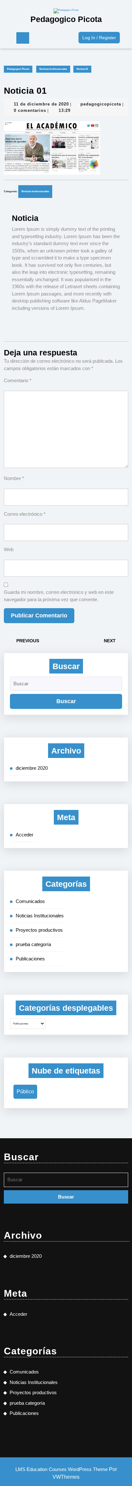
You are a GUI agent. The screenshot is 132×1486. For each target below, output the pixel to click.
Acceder (24, 834)
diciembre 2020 (32, 768)
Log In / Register (101, 36)
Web (8, 549)
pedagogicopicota (100, 104)
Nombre (14, 478)
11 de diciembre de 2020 (41, 104)
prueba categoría (33, 944)
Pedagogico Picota (66, 19)
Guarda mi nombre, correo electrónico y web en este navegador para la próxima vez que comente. (59, 595)
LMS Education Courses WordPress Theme (61, 1469)
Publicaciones (30, 958)
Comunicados (30, 901)
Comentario (17, 380)
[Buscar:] (66, 685)
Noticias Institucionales (53, 69)
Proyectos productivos (39, 930)
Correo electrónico (24, 514)
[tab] (22, 38)
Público (25, 1091)
